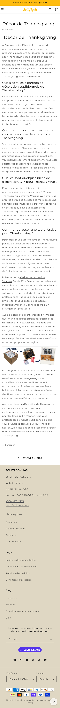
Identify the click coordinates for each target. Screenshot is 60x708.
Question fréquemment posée (22, 611)
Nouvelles (11, 598)
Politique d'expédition (18, 573)
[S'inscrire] (51, 639)
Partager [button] (10, 445)
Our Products (13, 541)
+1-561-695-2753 (15, 501)
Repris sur (11, 535)
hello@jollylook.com (17, 505)
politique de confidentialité (21, 560)
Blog (8, 617)
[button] (50, 9)
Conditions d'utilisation (18, 580)
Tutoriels (10, 604)
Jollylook (17, 700)
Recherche (11, 522)
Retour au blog (32, 457)
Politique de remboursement (22, 566)
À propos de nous (15, 528)
